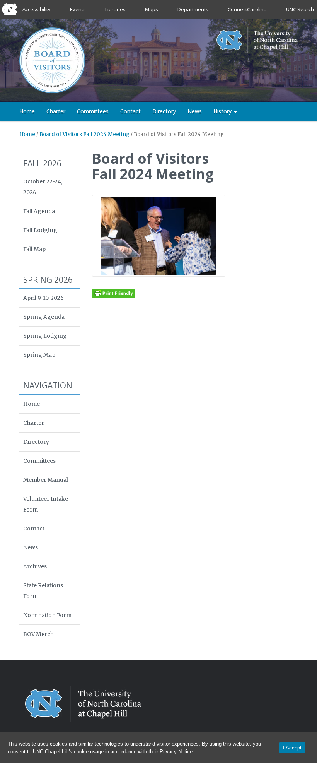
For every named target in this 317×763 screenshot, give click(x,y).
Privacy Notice (176, 751)
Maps (151, 9)
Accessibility (36, 9)
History (223, 111)
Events (78, 9)
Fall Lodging (40, 230)
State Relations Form (43, 591)
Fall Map (34, 249)
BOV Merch (38, 634)
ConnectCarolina (247, 9)
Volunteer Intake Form (45, 504)
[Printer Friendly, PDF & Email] (113, 292)
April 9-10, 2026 (43, 297)
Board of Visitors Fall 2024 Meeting (84, 134)
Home (27, 111)
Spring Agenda (44, 316)
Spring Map (39, 354)
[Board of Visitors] (52, 59)
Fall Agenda (39, 211)
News (194, 111)
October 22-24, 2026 (42, 187)
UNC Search (300, 9)
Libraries (115, 9)
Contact (130, 111)
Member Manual (45, 479)
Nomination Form (47, 615)
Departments (192, 9)
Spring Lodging (45, 335)
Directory (164, 111)
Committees (93, 111)
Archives (35, 566)
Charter (55, 111)
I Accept (292, 748)
